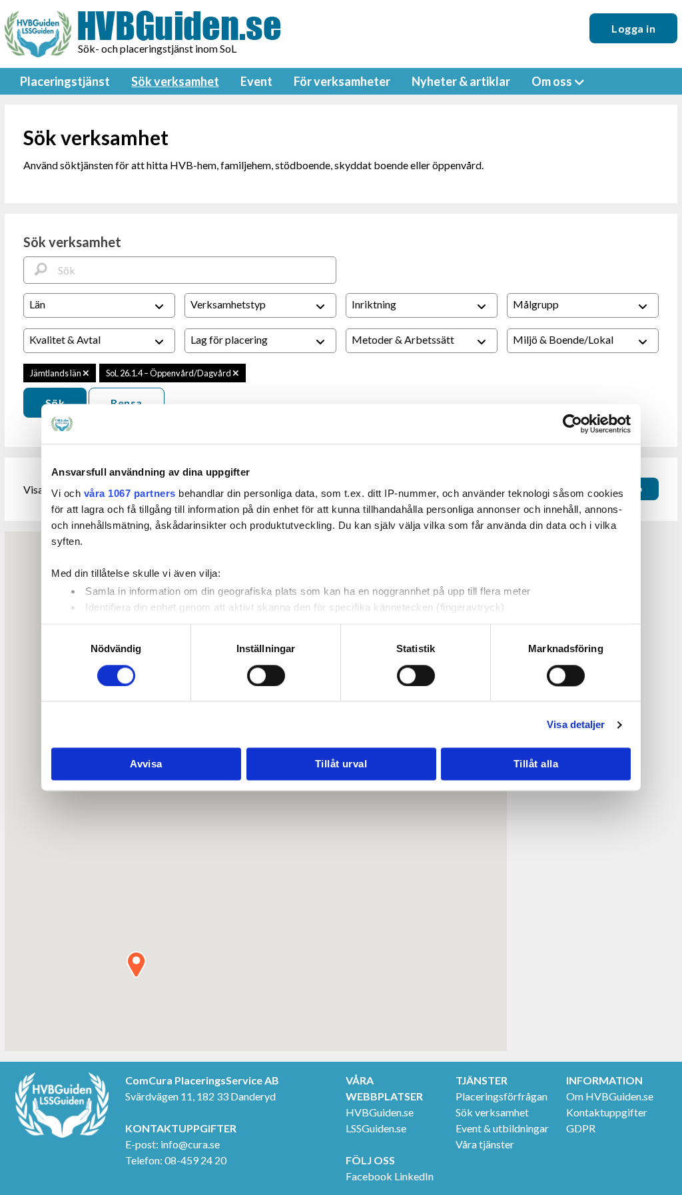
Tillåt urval (341, 764)
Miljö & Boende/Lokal (563, 339)
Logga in (633, 28)
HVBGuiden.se (380, 1112)
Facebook (369, 1176)
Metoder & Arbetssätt (403, 339)
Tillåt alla (535, 764)
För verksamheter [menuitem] (342, 81)
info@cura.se (190, 1144)
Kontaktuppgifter (606, 1112)
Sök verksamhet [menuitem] (175, 81)
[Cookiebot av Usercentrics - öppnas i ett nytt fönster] (572, 424)
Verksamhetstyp (228, 304)
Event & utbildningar (502, 1128)
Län (37, 304)
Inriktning (374, 304)
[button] (136, 964)
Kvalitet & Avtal (65, 339)
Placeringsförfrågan (501, 1096)
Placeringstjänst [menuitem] (65, 81)
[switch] (266, 675)
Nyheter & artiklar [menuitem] (461, 81)
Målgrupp (536, 304)
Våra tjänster (485, 1144)
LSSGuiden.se (376, 1128)
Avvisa (146, 764)
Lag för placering (229, 339)
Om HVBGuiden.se (609, 1096)
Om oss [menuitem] (551, 81)
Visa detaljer (576, 724)
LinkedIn (414, 1176)
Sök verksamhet (492, 1112)
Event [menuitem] (256, 81)
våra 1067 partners (130, 493)
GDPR (580, 1128)
